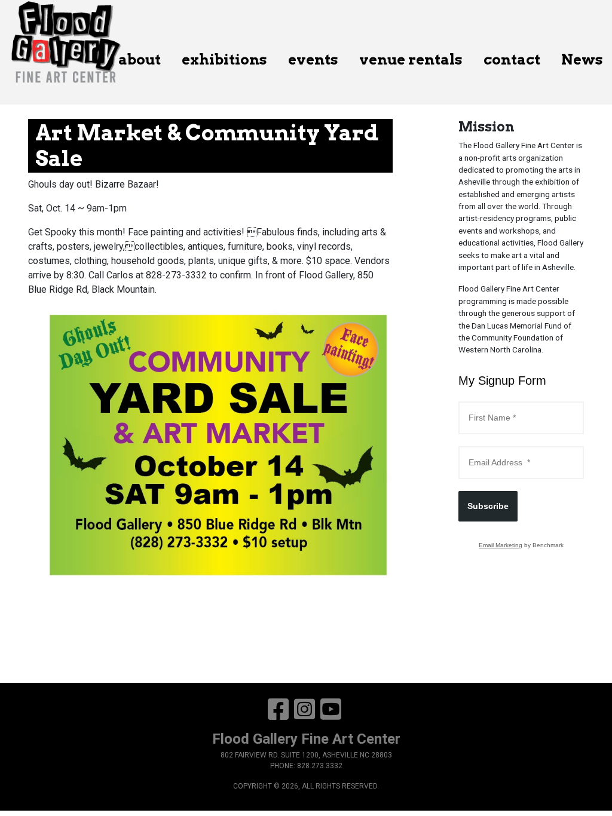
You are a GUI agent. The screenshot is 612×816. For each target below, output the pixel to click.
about (139, 59)
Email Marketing (500, 545)
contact (512, 59)
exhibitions (224, 59)
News (582, 59)
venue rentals (411, 59)
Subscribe (488, 506)
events (313, 59)
